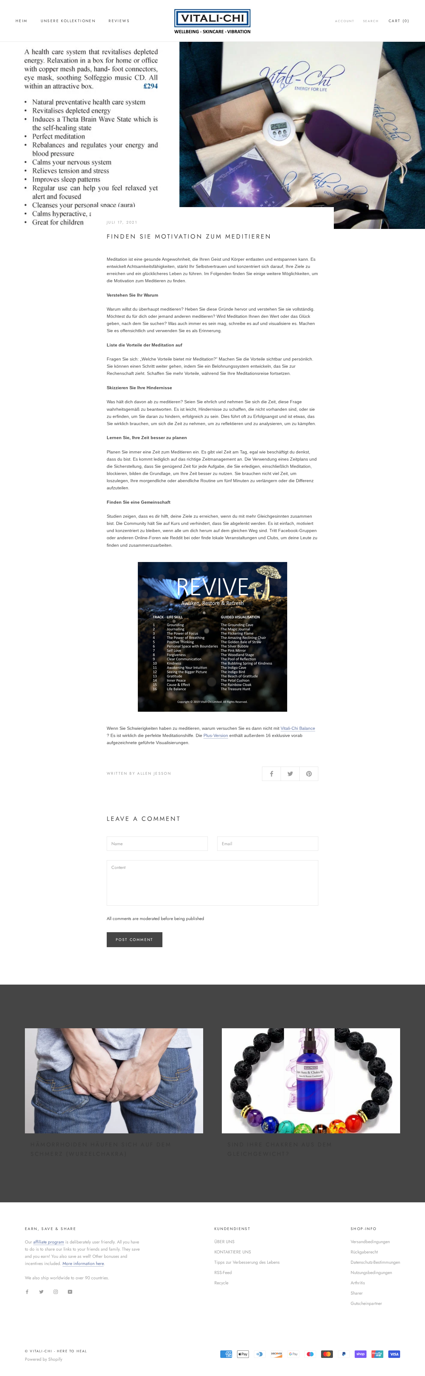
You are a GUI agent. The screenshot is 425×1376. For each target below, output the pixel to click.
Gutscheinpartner (366, 1303)
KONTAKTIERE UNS (232, 1252)
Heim (22, 21)
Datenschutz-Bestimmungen (375, 1262)
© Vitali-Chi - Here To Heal (56, 1351)
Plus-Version (215, 735)
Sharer (357, 1293)
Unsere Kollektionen (68, 21)
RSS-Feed (223, 1272)
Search (371, 21)
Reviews (119, 21)
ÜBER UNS (224, 1241)
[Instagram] (56, 1291)
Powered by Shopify (43, 1359)
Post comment (134, 939)
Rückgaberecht (364, 1252)
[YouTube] (70, 1291)
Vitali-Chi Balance (298, 728)
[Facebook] (27, 1291)
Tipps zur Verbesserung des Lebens (247, 1262)
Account (344, 21)
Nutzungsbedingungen (371, 1272)
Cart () (399, 21)
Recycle (221, 1283)
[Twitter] (41, 1291)
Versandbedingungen (370, 1241)
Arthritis (358, 1283)
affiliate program (48, 1242)
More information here (83, 1263)
